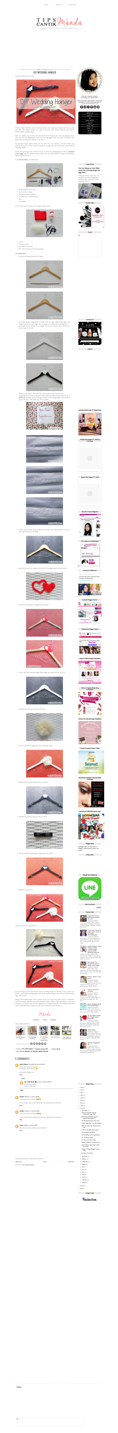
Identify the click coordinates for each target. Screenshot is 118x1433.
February (84, 1180)
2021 (81, 1092)
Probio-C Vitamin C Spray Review (94, 977)
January (84, 1182)
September (85, 1161)
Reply (21, 1075)
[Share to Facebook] (58, 1049)
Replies (23, 1078)
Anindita (22, 1097)
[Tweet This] (34, 1044)
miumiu (21, 1125)
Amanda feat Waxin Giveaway (93, 990)
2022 (81, 1090)
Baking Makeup (92, 1030)
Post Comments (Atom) (28, 1165)
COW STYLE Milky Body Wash (90, 1130)
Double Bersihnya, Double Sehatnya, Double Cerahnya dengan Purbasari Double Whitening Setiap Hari (94, 949)
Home (44, 1162)
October (84, 1159)
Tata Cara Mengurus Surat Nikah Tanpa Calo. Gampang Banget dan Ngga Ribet (89, 170)
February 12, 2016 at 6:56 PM (32, 1097)
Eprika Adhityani (24, 1064)
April (83, 1174)
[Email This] (52, 1049)
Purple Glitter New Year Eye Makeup (91, 1123)
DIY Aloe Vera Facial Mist (88, 1140)
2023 (81, 1087)
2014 (81, 1185)
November (85, 1156)
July (83, 1167)
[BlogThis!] (54, 1049)
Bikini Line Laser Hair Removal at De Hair (91, 1126)
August (84, 1164)
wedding (45, 1051)
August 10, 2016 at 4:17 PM (31, 1125)
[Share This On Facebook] (31, 1044)
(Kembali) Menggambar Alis (94, 1043)
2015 (81, 1108)
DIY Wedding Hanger (87, 1137)
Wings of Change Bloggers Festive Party (91, 1149)
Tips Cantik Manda (29, 1082)
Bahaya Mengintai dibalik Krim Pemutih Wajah (94, 1004)
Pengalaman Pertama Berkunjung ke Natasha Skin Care (94, 917)
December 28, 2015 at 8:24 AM (37, 1064)
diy (21, 1051)
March (84, 1177)
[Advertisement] (59, 53)
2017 (81, 1103)
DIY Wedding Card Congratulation (91, 1135)
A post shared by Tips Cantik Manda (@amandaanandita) (96, 506)
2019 (81, 1098)
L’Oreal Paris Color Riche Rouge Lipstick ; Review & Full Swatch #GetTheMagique (94, 932)
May (83, 1172)
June (83, 1169)
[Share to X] (56, 1049)
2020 (81, 1095)
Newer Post (19, 1162)
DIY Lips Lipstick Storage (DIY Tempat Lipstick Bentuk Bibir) (94, 1017)
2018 (81, 1100)
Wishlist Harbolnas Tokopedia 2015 (91, 1142)
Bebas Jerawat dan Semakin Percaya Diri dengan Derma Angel (93, 963)
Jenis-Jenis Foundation (87, 1153)
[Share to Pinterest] (59, 1049)
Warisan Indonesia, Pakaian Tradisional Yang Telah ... (89, 1113)
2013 (81, 1188)
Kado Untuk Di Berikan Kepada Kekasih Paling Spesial (90, 1117)
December (85, 1110)
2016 (81, 1105)
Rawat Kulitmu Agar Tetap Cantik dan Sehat (90, 1145)
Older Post (71, 1162)
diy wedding (26, 1051)
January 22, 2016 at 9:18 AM (44, 1082)
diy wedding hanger (36, 1051)
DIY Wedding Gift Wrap (88, 1132)
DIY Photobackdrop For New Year (91, 1121)
